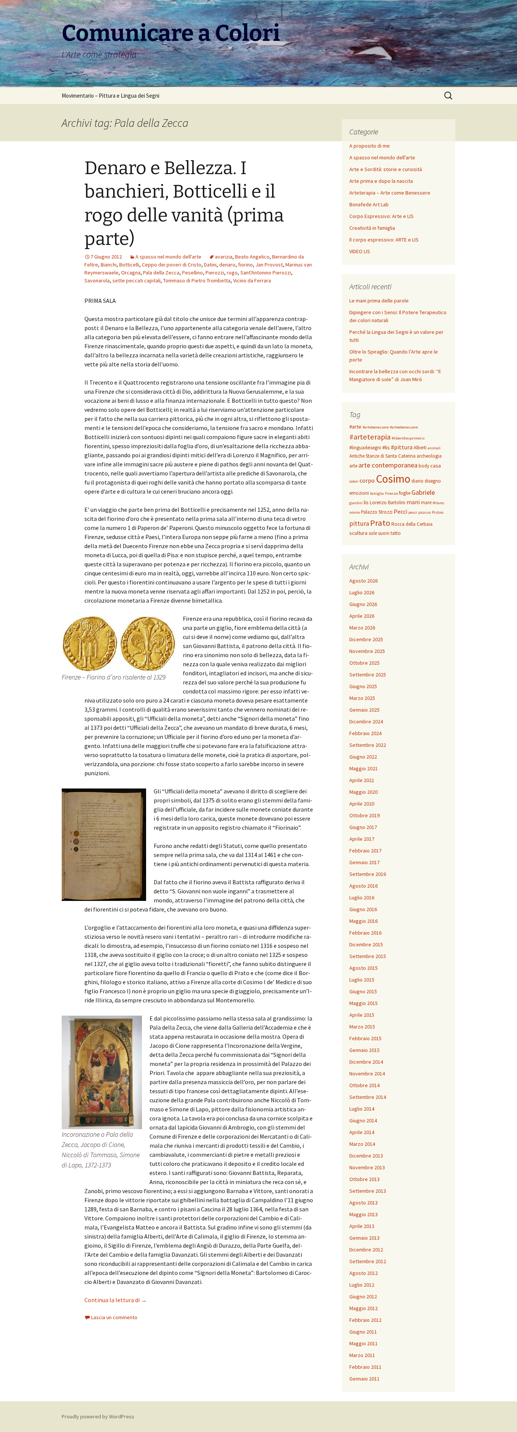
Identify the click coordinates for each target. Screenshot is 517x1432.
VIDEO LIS (359, 251)
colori (353, 481)
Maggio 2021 (363, 768)
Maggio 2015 (363, 1003)
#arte (355, 426)
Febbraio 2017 (365, 850)
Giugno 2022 (363, 756)
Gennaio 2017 (364, 862)
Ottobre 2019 (364, 815)
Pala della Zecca (161, 272)
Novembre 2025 (367, 651)
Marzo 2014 (362, 1144)
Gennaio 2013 (364, 1237)
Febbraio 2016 (365, 932)
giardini (356, 502)
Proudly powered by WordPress (98, 1416)
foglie (404, 493)
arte (353, 466)
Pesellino (192, 272)
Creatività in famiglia (372, 227)
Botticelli (129, 264)
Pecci (400, 511)
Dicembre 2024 (366, 721)
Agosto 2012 (363, 1273)
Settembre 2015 (367, 956)
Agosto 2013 (363, 1202)
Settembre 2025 (367, 674)
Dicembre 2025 (366, 639)
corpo (367, 480)
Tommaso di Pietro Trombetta (196, 280)
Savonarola (97, 280)
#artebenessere (376, 427)
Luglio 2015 (361, 979)
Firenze (391, 493)
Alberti (420, 447)
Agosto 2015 (363, 968)
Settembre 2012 (367, 1261)
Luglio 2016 (361, 897)
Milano (438, 502)
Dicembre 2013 (366, 1155)
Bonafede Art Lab (369, 204)
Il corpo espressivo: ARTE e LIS (384, 239)
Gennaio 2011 (364, 1378)
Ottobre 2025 (364, 662)
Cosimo (393, 479)
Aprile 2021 (361, 780)
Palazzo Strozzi (376, 512)
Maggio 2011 (363, 1343)
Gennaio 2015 (364, 1050)
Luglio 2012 (361, 1284)
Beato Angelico (252, 256)
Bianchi (109, 264)
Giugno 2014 (363, 1120)
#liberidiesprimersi (408, 438)
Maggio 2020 (363, 791)
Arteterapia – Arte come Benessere (389, 192)
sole (373, 533)
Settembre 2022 (367, 745)
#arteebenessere (404, 427)
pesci (412, 512)
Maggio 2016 (363, 921)
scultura (358, 533)
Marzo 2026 (362, 627)
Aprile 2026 (361, 615)
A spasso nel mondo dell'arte (168, 256)
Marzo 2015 (362, 1026)
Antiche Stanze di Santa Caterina (382, 456)
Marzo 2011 (362, 1355)
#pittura (402, 447)
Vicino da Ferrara (252, 280)
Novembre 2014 (367, 1073)
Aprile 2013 (361, 1226)
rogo (232, 272)
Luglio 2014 (361, 1108)
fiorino (245, 264)
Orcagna (130, 272)
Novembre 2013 (367, 1167)
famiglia (377, 493)
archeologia (429, 456)
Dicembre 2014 (366, 1061)
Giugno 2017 (363, 827)
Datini (210, 264)
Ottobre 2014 (364, 1085)
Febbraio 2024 (365, 733)
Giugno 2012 (363, 1296)
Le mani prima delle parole (379, 300)
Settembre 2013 (367, 1190)
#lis (386, 447)
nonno (354, 512)
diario (417, 481)
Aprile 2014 (361, 1132)
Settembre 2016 (367, 874)
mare (426, 502)
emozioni (359, 493)
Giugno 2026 (363, 604)
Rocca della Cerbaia (412, 524)
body (424, 466)
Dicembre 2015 (366, 944)
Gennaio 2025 (364, 709)
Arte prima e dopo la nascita (381, 181)
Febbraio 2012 (365, 1320)
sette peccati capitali (136, 280)
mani (413, 502)
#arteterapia (370, 437)
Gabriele (423, 492)
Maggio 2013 (363, 1214)
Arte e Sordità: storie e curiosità (385, 169)
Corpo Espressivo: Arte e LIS (381, 216)
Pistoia (438, 512)
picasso (424, 512)
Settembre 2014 (367, 1097)
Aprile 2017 (361, 838)
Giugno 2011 (363, 1331)
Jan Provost (269, 264)
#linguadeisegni (365, 447)
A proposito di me (369, 145)
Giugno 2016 (363, 909)
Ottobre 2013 (364, 1179)
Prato (380, 522)
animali (434, 448)
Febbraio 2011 (365, 1366)
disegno (433, 481)
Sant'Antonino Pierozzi (265, 272)
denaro (227, 264)
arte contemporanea (387, 465)
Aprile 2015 (361, 1014)
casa (435, 465)
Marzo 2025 (362, 698)
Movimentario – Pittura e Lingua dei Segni (110, 95)
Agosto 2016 (363, 885)
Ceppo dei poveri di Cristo (171, 264)
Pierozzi (215, 272)
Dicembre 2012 (366, 1249)
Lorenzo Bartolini (387, 502)
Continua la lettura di (115, 1300)
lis (366, 502)
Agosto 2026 (363, 580)
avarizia (223, 256)
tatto (396, 533)
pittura (359, 523)
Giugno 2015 (363, 991)
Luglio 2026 (361, 592)
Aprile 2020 (361, 803)
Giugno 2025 (363, 686)
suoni (383, 533)
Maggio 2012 (363, 1308)
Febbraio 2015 (365, 1038)
